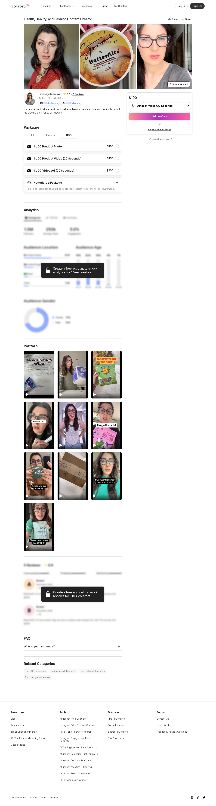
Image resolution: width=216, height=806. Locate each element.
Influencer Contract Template (75, 760)
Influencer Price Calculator (73, 718)
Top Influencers (116, 725)
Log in (181, 6)
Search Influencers (118, 731)
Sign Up (197, 6)
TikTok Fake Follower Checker (75, 731)
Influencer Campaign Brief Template (78, 754)
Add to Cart (159, 116)
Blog (13, 718)
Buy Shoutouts (116, 738)
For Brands (65, 6)
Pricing (104, 6)
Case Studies (18, 744)
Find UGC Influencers (35, 671)
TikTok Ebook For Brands (24, 731)
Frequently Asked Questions (172, 731)
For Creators (120, 6)
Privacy (33, 797)
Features (46, 6)
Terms (43, 797)
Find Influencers (116, 718)
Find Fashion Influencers (92, 671)
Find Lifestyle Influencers (37, 677)
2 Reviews (78, 94)
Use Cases (86, 6)
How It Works (164, 725)
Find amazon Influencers (63, 671)
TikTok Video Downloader (72, 780)
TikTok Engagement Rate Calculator (78, 747)
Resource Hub (18, 725)
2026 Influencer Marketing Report (28, 738)
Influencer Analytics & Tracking (75, 767)
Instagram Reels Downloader (74, 773)
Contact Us (163, 718)
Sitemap (54, 797)
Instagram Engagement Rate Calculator (74, 739)
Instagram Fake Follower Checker (77, 725)
